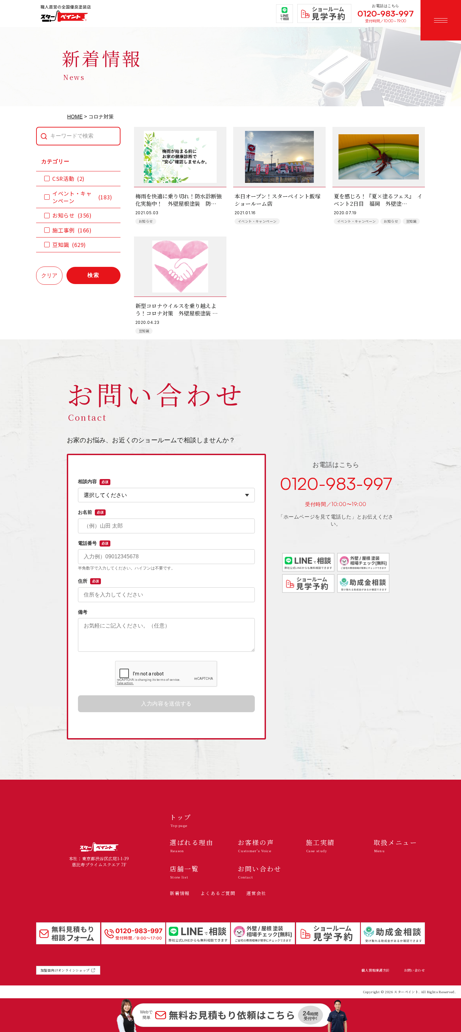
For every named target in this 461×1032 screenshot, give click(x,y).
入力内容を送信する (166, 703)
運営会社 (256, 893)
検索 (93, 275)
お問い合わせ (414, 970)
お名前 (91, 512)
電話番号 (93, 543)
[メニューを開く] (441, 20)
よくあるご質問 (218, 893)
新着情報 (180, 893)
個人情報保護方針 (375, 970)
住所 (88, 581)
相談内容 (93, 481)
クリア (49, 275)
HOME (75, 116)
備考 (82, 612)
